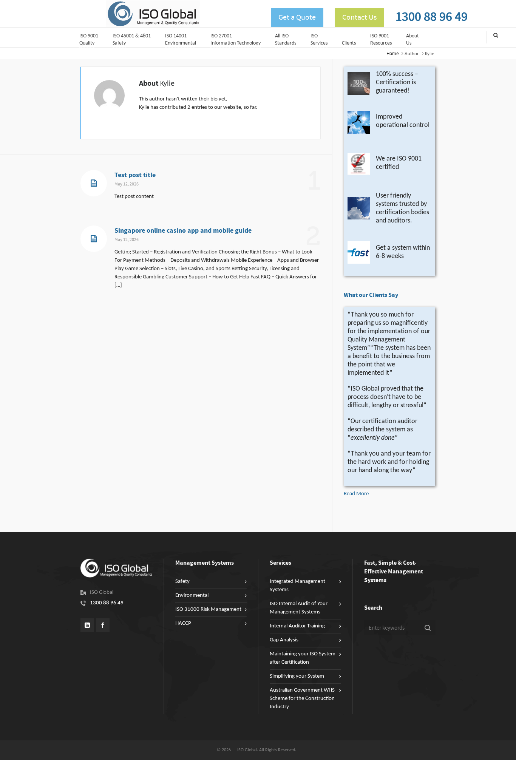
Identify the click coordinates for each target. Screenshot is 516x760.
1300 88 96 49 (431, 17)
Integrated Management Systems (297, 586)
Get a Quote (297, 17)
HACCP (183, 623)
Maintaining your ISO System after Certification (302, 658)
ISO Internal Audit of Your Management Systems (299, 608)
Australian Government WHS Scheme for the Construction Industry (302, 698)
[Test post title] (93, 183)
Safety (182, 581)
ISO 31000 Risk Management (208, 609)
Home (392, 54)
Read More (356, 494)
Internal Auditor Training (297, 626)
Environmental (192, 595)
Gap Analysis (284, 640)
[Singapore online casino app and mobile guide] (93, 239)
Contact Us (359, 17)
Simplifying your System (297, 676)
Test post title (135, 175)
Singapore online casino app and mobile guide (183, 230)
